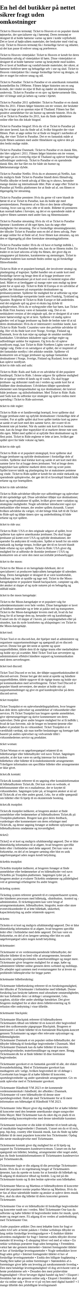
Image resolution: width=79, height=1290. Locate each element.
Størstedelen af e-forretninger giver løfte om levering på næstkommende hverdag (38, 1262)
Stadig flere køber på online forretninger (24, 1261)
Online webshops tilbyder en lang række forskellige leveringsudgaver (37, 1231)
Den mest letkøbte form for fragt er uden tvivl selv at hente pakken (36, 1228)
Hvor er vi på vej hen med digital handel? (50, 1281)
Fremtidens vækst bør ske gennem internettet (37, 1245)
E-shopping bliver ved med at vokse (48, 1240)
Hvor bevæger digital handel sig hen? (42, 1274)
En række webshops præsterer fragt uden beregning (38, 1242)
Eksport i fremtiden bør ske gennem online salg (39, 1276)
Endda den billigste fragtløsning (56, 1257)
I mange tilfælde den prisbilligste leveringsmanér (39, 1283)
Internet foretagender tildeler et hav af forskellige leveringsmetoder (38, 1249)
